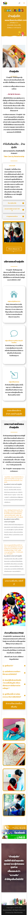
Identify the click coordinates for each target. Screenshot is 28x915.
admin (8, 484)
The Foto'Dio (18, 912)
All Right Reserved (19, 910)
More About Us (14, 249)
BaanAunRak (7, 910)
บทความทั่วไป (15, 519)
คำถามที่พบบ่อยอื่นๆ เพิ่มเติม (14, 705)
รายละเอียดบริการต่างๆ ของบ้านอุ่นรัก (14, 412)
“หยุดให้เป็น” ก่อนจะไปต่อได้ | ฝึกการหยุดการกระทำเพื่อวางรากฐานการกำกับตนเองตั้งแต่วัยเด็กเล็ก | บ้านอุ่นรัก (13, 479)
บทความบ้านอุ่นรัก (16, 484)
